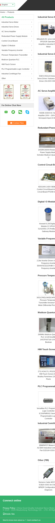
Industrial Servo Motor (10, 22)
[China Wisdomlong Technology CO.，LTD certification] (8, 92)
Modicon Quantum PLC (10, 60)
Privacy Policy (9, 508)
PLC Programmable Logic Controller (15, 69)
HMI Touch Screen (9, 64)
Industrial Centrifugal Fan (11, 74)
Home (2, 12)
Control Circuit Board (10, 41)
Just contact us (33, 520)
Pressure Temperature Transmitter (15, 55)
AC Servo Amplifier (9, 32)
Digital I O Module (8, 46)
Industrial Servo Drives (10, 27)
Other (4, 78)
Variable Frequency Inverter (12, 50)
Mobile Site (10, 514)
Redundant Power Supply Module (15, 36)
